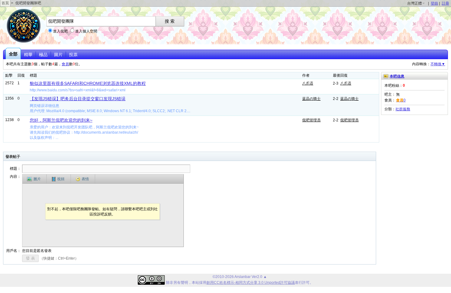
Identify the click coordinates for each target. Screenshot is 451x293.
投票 (73, 54)
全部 (13, 53)
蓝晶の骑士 (311, 99)
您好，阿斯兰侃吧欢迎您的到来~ (61, 120)
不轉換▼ (437, 64)
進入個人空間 (86, 31)
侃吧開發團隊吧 (28, 3)
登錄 (434, 3)
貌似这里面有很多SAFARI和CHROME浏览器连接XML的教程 (88, 83)
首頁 (5, 3)
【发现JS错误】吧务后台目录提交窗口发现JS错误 (77, 98)
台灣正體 (414, 3)
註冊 (445, 3)
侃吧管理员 (311, 120)
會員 (65, 64)
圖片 (58, 54)
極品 (43, 54)
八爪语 (307, 83)
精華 (28, 54)
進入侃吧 (60, 31)
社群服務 (402, 109)
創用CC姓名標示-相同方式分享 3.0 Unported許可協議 (250, 282)
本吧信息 (397, 76)
